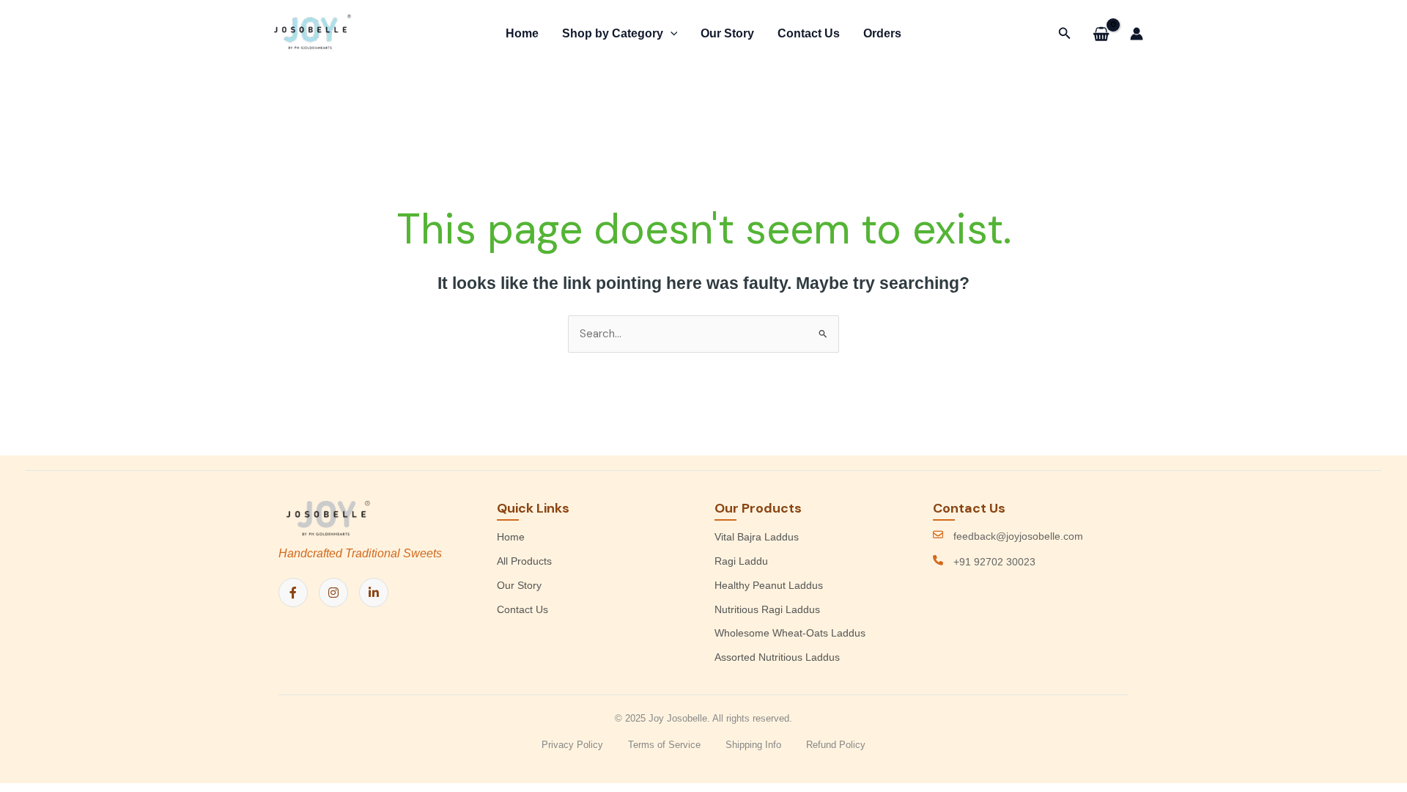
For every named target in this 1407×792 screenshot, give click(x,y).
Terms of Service (664, 744)
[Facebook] (293, 592)
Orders (882, 33)
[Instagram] (333, 592)
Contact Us (809, 33)
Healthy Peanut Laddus (768, 585)
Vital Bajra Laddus (756, 537)
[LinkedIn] (373, 592)
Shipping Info (753, 744)
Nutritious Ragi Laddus (767, 609)
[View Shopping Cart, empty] (1101, 33)
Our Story (727, 33)
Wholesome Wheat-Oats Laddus (789, 633)
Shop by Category (612, 33)
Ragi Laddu (741, 561)
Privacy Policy (572, 744)
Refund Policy (835, 744)
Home (522, 33)
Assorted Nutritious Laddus (777, 657)
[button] (670, 33)
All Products (524, 561)
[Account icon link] (1136, 33)
